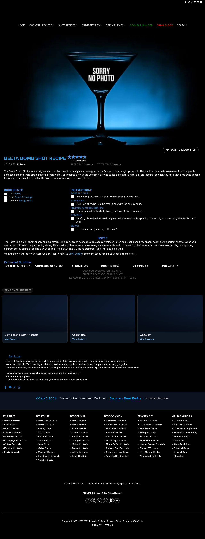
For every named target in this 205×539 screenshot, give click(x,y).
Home (21, 25)
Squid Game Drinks (150, 440)
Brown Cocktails (80, 448)
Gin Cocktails (11, 424)
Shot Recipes (66, 25)
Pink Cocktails (79, 424)
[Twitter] (14, 387)
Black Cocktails (79, 456)
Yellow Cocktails (80, 444)
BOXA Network (115, 493)
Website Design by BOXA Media (130, 521)
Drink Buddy (75, 253)
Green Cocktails (80, 432)
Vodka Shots (44, 448)
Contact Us (179, 440)
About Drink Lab (182, 444)
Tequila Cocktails (12, 432)
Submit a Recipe (182, 436)
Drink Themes (114, 25)
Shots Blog (179, 456)
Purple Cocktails (80, 436)
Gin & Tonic (44, 432)
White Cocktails (80, 452)
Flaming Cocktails (13, 448)
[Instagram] (19, 387)
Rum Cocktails (11, 428)
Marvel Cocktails (148, 436)
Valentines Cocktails (116, 428)
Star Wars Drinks (148, 428)
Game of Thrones (149, 448)
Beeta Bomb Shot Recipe (35, 158)
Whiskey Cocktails (13, 436)
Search (182, 25)
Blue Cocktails (79, 428)
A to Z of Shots (45, 460)
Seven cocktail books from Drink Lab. (83, 398)
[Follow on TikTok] (192, 2)
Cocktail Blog (180, 452)
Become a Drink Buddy (185, 432)
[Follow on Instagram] (189, 2)
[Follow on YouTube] (201, 2)
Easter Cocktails (114, 432)
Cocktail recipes (40, 25)
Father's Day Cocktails (117, 448)
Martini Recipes (46, 424)
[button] (69, 157)
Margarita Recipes (47, 420)
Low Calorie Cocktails (49, 456)
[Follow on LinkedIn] (198, 2)
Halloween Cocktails (116, 436)
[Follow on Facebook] (186, 2)
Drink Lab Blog (181, 448)
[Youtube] (10, 387)
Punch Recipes (45, 436)
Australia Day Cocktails (117, 456)
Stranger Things (148, 432)
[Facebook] (5, 387)
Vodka (17, 193)
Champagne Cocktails (15, 440)
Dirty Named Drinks (150, 452)
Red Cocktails (79, 420)
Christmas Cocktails (116, 420)
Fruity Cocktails (12, 452)
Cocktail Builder (181, 420)
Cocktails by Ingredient (185, 428)
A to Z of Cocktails (183, 424)
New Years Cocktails (116, 424)
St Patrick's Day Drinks (117, 452)
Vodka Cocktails (12, 420)
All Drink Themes (148, 420)
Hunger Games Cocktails (152, 444)
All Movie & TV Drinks (150, 456)
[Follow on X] (195, 2)
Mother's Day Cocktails (117, 444)
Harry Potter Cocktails (151, 424)
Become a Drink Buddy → (127, 398)
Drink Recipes (91, 25)
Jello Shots (43, 444)
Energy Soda (25, 200)
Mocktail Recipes (46, 452)
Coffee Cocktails (12, 444)
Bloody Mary (44, 428)
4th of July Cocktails (116, 440)
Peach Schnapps (24, 197)
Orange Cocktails (81, 440)
